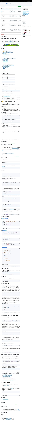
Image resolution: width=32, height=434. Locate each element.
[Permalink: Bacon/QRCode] (1, 247)
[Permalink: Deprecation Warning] (1, 382)
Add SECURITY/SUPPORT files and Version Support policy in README (17, 25)
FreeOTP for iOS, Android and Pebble (7, 375)
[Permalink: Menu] (1, 48)
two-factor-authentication (25, 14)
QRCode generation (6, 385)
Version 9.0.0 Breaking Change (7, 51)
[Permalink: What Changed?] (1, 106)
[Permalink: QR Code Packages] (1, 207)
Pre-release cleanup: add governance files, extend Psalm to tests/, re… (17, 15)
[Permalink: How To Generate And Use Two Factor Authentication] (1, 178)
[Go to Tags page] (6, 6)
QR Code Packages (5, 60)
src (2, 12)
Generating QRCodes (5, 59)
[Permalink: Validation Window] (1, 283)
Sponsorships (4, 71)
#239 (9, 8)
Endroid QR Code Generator (6, 235)
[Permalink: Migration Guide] (1, 112)
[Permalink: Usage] (1, 170)
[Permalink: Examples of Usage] (1, 216)
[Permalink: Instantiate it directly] (1, 172)
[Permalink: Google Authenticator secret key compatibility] (1, 354)
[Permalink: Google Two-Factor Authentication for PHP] (1, 38)
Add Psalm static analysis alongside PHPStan (14, 12)
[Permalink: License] (1, 402)
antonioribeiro (4, 3)
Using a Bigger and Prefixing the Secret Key (8, 64)
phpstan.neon (3, 29)
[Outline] (20, 33)
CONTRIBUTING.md (4, 20)
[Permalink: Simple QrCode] (1, 230)
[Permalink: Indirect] (1, 417)
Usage (4, 57)
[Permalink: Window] (1, 336)
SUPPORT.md (14, 408)
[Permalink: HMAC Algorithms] (1, 268)
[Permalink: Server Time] (1, 276)
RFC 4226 (10, 41)
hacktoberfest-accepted (25, 13)
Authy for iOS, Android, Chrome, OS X (7, 374)
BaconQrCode (3, 166)
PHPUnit (12, 388)
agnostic (25, 11)
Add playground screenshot (12, 11)
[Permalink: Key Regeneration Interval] (1, 347)
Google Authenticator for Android (7, 377)
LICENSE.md (3, 21)
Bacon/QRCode (12, 209)
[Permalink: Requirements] (1, 157)
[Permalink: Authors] (1, 397)
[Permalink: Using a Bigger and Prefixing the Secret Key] (1, 315)
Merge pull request (7, 8)
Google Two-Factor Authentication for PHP (8, 52)
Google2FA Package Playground (10, 153)
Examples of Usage (5, 61)
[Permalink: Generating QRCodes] (1, 186)
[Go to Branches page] (5, 6)
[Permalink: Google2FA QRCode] (1, 218)
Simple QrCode (4, 230)
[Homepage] (1, 1)
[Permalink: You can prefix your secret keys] (1, 323)
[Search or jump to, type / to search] (24, 1)
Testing (4, 68)
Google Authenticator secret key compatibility (8, 65)
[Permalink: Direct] (1, 414)
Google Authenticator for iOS (6, 376)
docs (2, 11)
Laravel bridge (4, 53)
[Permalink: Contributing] (1, 406)
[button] (19, 115)
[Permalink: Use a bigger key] (1, 319)
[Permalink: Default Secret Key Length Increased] (1, 103)
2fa (23, 11)
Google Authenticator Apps (6, 66)
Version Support (5, 50)
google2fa (7, 3)
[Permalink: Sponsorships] (1, 412)
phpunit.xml (3, 30)
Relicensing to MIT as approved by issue (14, 21)
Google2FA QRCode (5, 218)
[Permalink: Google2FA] (1, 36)
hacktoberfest (24, 12)
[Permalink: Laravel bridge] (1, 141)
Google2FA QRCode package (15, 148)
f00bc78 (14, 8)
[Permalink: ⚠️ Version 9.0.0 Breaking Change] (1, 101)
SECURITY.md (3, 25)
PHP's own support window (7, 96)
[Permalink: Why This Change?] (1, 133)
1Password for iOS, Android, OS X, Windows (8, 380)
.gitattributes (3, 15)
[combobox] (13, 6)
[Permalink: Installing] (1, 160)
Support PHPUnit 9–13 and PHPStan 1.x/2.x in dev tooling (15, 29)
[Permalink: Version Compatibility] (1, 73)
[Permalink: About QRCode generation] (1, 144)
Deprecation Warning (5, 67)
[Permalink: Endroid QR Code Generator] (1, 235)
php (28, 13)
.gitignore (3, 16)
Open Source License (8, 418)
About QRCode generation (6, 54)
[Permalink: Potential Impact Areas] (1, 123)
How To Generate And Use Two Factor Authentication (9, 58)
